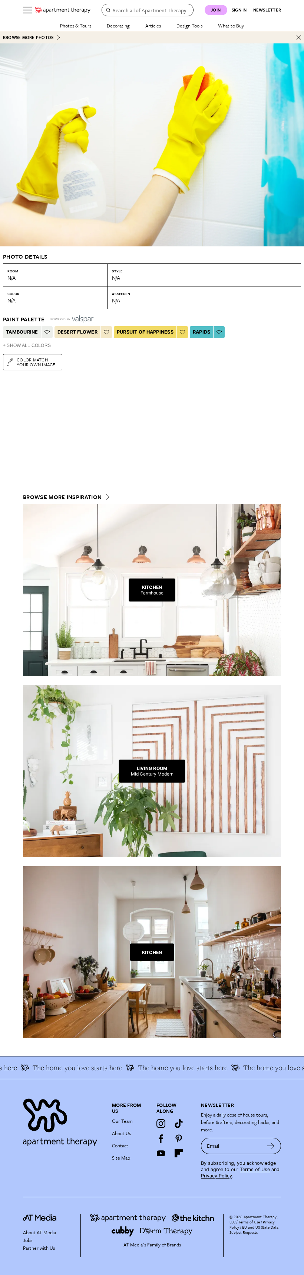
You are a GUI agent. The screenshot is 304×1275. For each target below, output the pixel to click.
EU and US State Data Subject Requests (253, 1229)
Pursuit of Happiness (145, 332)
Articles (153, 25)
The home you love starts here (66, 1067)
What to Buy (231, 25)
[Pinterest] (178, 1138)
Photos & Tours (75, 25)
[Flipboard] (178, 1153)
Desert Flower (77, 332)
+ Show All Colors (27, 345)
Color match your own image (36, 362)
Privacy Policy (216, 1176)
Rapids (202, 332)
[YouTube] (160, 1153)
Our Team (122, 1121)
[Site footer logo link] (63, 1120)
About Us (121, 1133)
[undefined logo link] (62, 10)
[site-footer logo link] (39, 1218)
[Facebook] (160, 1138)
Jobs (27, 1240)
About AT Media (39, 1232)
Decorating (118, 25)
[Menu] (27, 10)
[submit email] (271, 1146)
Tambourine (22, 332)
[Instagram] (160, 1123)
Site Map (121, 1157)
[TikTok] (178, 1123)
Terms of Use (255, 1169)
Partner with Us (39, 1248)
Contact (120, 1145)
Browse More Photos (28, 37)
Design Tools (189, 25)
